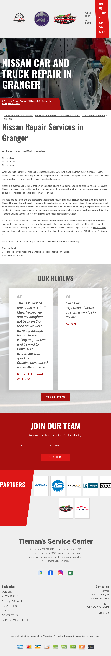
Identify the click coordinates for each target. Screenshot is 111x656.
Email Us (104, 612)
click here (55, 457)
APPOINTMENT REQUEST (17, 620)
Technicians (55, 445)
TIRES (5, 610)
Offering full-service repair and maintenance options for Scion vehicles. (36, 252)
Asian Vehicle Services (12, 255)
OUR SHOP (8, 591)
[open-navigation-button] (4, 19)
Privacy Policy (93, 636)
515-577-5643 (102, 27)
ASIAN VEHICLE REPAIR (93, 115)
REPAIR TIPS (9, 605)
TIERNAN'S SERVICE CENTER (18, 115)
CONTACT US (10, 615)
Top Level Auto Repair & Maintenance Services (57, 115)
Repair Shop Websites (41, 636)
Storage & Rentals (12, 601)
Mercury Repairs (9, 248)
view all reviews (55, 397)
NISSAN (8, 119)
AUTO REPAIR (10, 596)
